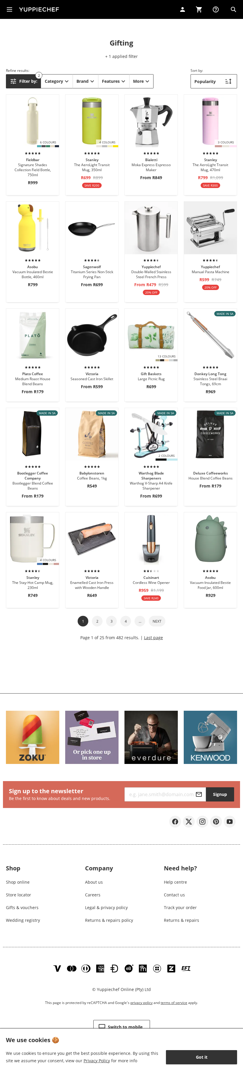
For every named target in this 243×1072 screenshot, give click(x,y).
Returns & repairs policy (109, 920)
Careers (92, 895)
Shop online (18, 882)
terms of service (174, 1002)
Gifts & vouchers (22, 907)
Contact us (174, 895)
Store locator (18, 895)
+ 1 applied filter (121, 56)
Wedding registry (23, 920)
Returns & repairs (181, 920)
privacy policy (141, 1002)
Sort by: (197, 70)
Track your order (180, 907)
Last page (153, 637)
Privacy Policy (97, 1060)
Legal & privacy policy (106, 907)
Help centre (175, 882)
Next (157, 621)
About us (94, 882)
